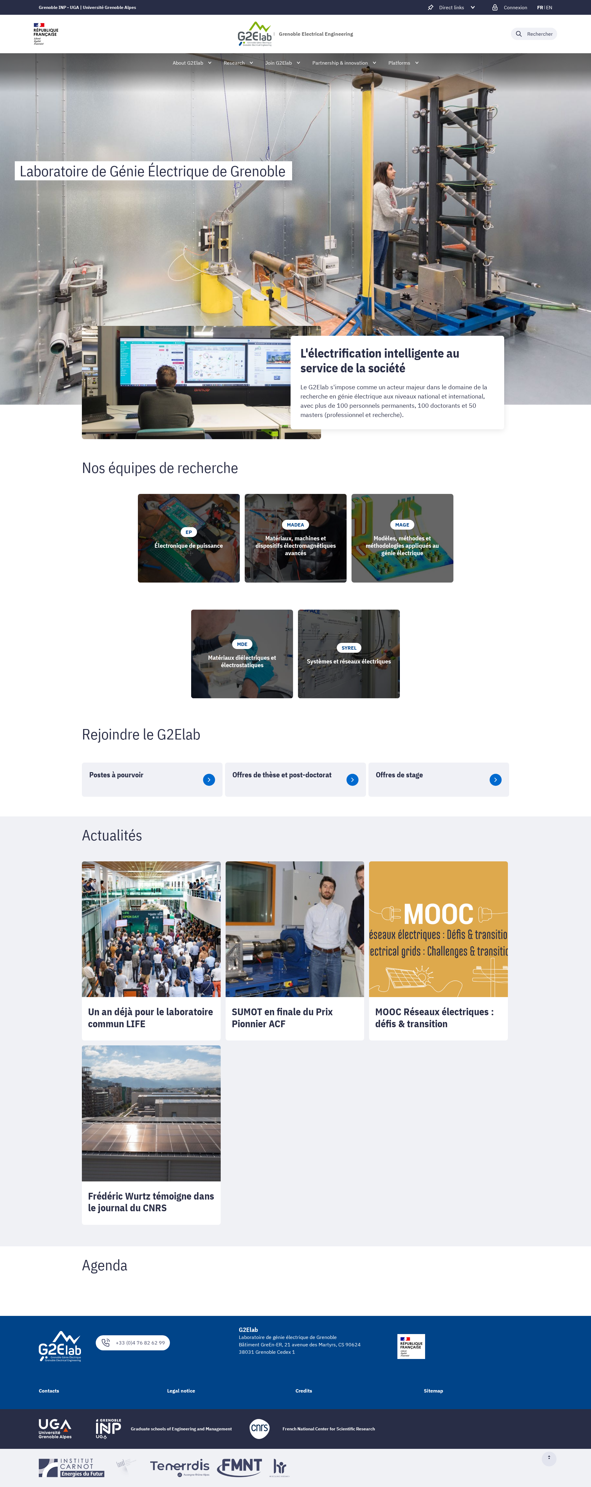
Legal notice (181, 1391)
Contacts (49, 1391)
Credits (304, 1391)
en (549, 7)
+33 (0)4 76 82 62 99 (140, 1343)
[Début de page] (551, 1459)
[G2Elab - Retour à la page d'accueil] (254, 34)
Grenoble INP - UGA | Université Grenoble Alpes (87, 7)
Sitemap (433, 1391)
